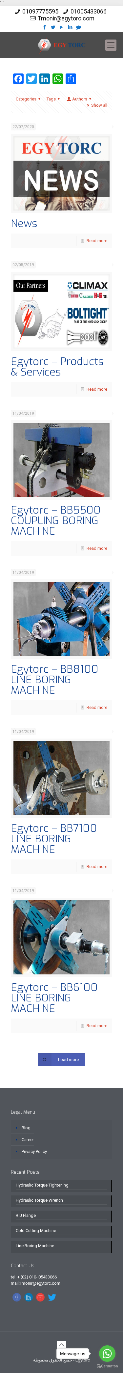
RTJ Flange (26, 1215)
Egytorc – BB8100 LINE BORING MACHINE (54, 679)
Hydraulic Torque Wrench (39, 1200)
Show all (99, 105)
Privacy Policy (34, 1151)
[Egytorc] (61, 45)
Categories (26, 99)
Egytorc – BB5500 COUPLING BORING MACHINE (56, 520)
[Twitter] (53, 27)
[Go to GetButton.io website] (107, 1366)
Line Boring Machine (35, 1245)
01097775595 (40, 11)
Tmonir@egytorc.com (66, 18)
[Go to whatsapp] (107, 1353)
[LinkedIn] (70, 27)
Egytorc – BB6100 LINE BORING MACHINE (54, 997)
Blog (26, 1127)
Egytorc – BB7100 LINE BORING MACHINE (54, 838)
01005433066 (89, 11)
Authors (79, 99)
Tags (51, 99)
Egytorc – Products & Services (57, 366)
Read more (97, 240)
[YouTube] (61, 27)
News (24, 223)
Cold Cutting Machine (36, 1230)
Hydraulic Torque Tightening (42, 1185)
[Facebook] (44, 27)
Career (28, 1139)
